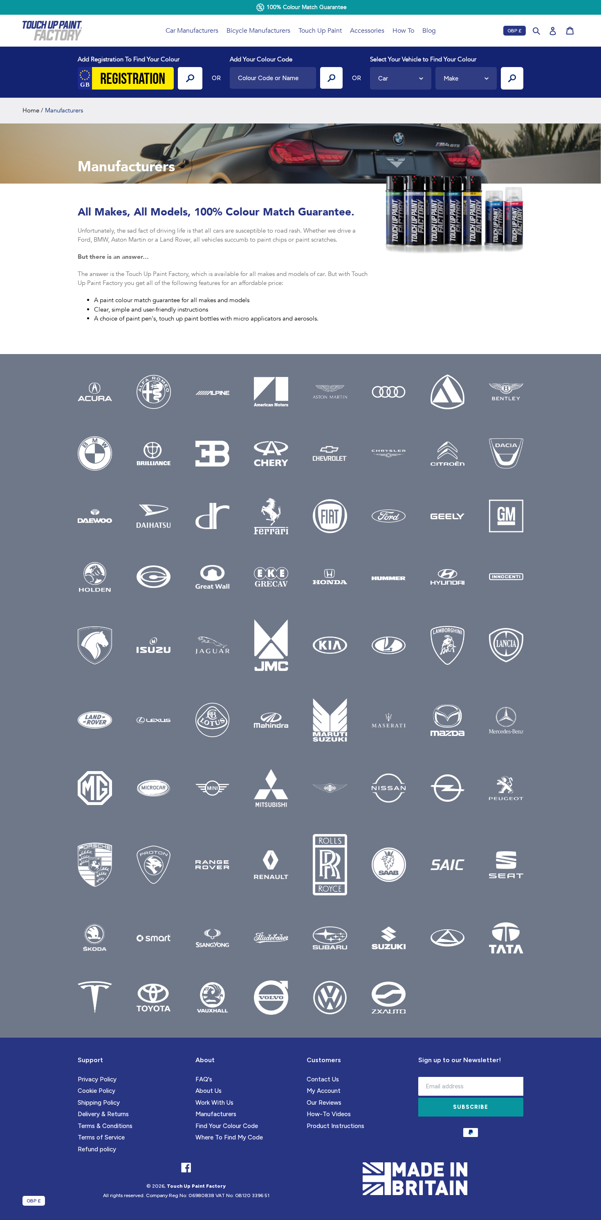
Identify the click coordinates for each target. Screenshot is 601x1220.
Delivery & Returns (103, 1114)
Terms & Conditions (105, 1126)
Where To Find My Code (229, 1137)
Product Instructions (335, 1126)
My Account (324, 1090)
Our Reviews (324, 1102)
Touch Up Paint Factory (196, 1186)
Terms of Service (101, 1137)
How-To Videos (329, 1114)
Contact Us (323, 1079)
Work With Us (214, 1102)
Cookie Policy (96, 1090)
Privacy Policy (97, 1079)
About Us (208, 1090)
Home (30, 110)
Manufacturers (215, 1114)
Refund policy (97, 1149)
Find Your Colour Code (226, 1126)
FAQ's (203, 1079)
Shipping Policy (99, 1102)
